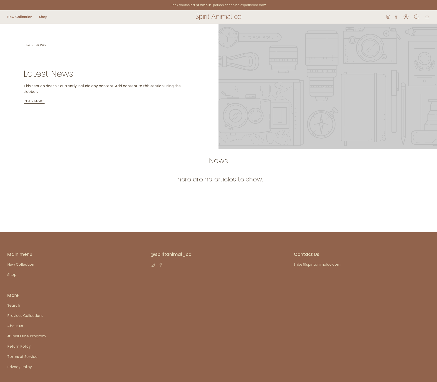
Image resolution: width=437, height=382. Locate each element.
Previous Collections (25, 315)
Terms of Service (22, 356)
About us (15, 326)
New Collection (20, 264)
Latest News (48, 74)
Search (13, 305)
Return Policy (19, 346)
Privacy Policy (19, 366)
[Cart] (427, 17)
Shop (11, 274)
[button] (20, 17)
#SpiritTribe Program (26, 336)
